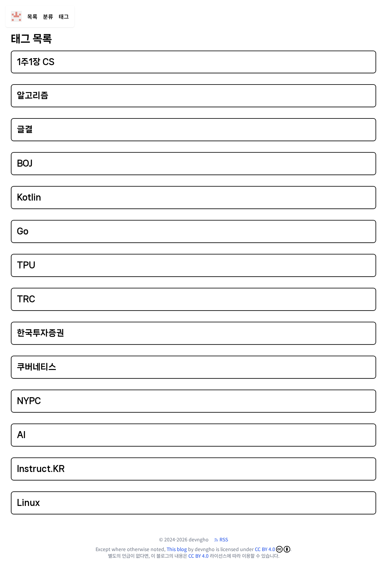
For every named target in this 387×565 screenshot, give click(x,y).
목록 (32, 16)
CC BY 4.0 (265, 549)
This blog (177, 549)
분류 (48, 16)
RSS (224, 539)
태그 (64, 16)
